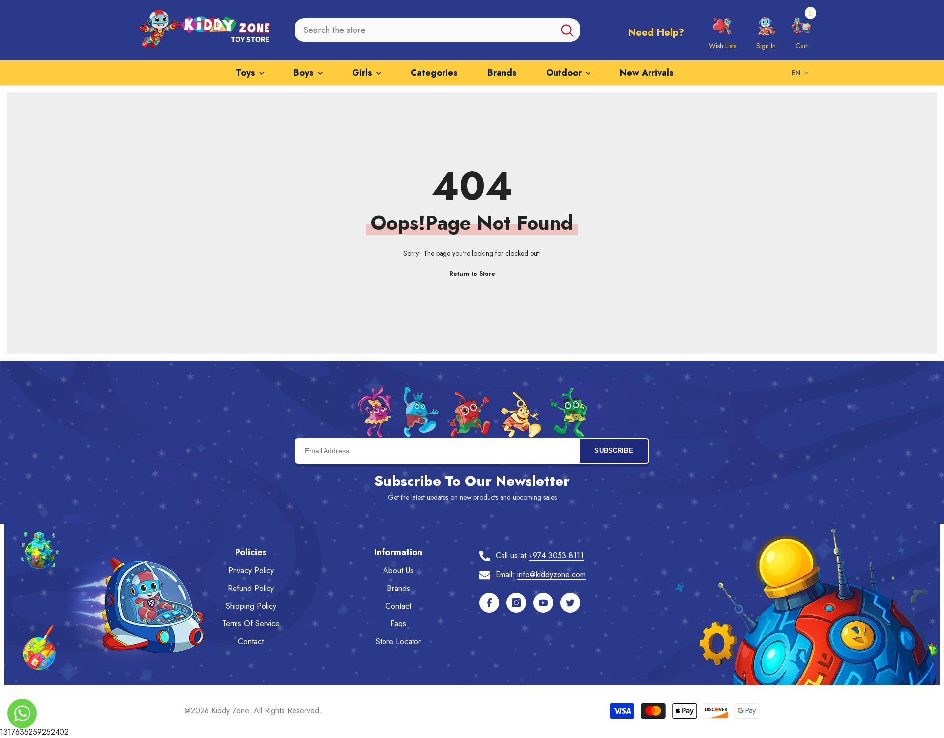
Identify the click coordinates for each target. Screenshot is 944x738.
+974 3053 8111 (556, 555)
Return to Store (472, 273)
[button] (801, 30)
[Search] (437, 30)
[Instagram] (516, 603)
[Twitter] (570, 603)
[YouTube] (543, 603)
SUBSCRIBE (613, 450)
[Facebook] (489, 603)
